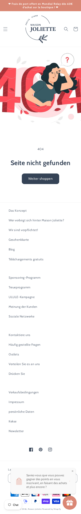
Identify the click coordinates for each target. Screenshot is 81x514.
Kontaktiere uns (19, 335)
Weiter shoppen (40, 179)
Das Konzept (18, 210)
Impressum (16, 402)
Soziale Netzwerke (21, 316)
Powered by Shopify (51, 509)
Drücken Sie (17, 374)
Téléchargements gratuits (26, 259)
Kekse (13, 421)
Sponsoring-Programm (24, 278)
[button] (5, 29)
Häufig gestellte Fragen (25, 345)
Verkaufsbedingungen (24, 392)
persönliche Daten (21, 412)
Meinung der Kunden (23, 307)
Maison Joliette (35, 509)
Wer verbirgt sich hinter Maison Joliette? (36, 220)
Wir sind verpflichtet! (23, 230)
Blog (12, 249)
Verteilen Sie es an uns (24, 364)
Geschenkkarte (19, 240)
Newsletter (16, 431)
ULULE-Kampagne (22, 297)
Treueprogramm (19, 287)
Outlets (14, 354)
